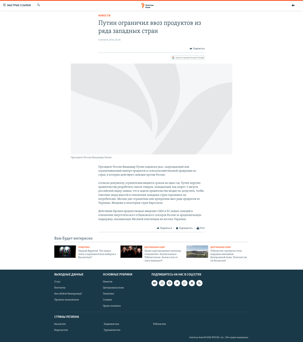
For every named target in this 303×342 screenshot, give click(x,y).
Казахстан (60, 324)
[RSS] (199, 283)
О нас (57, 282)
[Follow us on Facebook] (169, 283)
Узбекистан (159, 324)
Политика (84, 247)
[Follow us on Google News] (192, 283)
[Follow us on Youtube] (154, 283)
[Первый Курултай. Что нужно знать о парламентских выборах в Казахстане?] (65, 251)
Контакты (59, 288)
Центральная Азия (154, 247)
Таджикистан (111, 324)
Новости (104, 15)
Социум (107, 300)
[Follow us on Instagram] (162, 283)
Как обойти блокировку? (68, 294)
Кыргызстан (61, 330)
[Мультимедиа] (293, 5)
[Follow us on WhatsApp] (184, 283)
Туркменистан (112, 330)
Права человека (112, 306)
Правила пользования (66, 300)
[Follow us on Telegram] (177, 283)
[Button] (197, 49)
